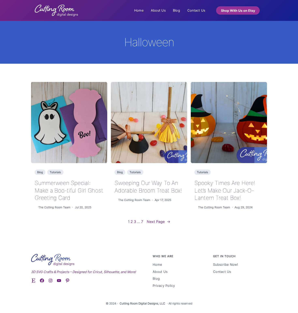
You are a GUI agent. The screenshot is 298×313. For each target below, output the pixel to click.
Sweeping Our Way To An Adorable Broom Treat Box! (148, 187)
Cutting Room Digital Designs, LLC (142, 303)
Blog (40, 172)
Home (139, 10)
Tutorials (55, 172)
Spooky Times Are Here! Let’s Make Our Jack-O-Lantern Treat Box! (224, 190)
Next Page (158, 221)
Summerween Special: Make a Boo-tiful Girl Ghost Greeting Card (69, 190)
